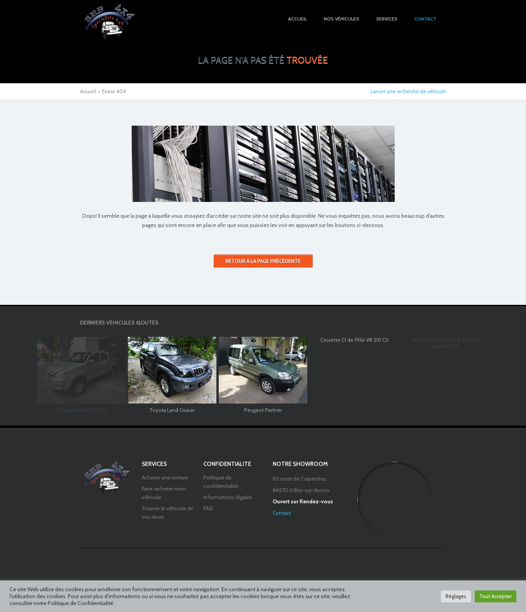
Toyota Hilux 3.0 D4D (81, 410)
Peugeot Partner (263, 410)
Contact (282, 513)
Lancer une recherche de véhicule (408, 91)
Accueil (88, 91)
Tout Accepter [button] (495, 596)
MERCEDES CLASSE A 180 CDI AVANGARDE (445, 343)
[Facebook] (263, 563)
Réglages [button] (456, 596)
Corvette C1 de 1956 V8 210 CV (354, 340)
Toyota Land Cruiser (172, 410)
